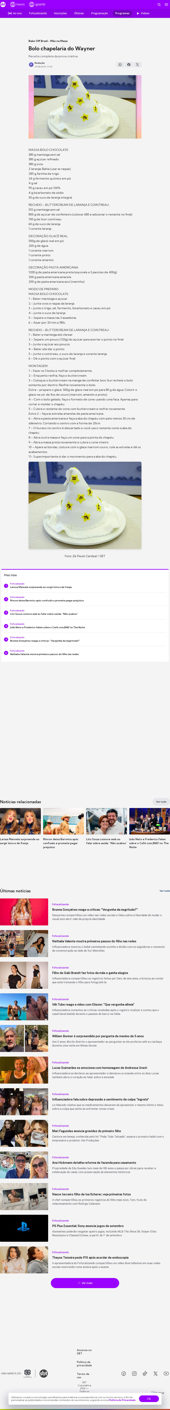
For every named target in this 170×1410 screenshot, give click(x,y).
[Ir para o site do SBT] (44, 1373)
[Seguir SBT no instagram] (134, 1373)
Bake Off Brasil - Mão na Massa (48, 41)
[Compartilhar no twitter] (137, 64)
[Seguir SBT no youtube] (166, 1373)
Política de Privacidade (122, 1400)
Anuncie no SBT (84, 1351)
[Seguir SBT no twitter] (155, 1373)
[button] (20, 831)
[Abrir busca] (159, 4)
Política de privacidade (84, 1363)
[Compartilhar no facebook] (129, 64)
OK (149, 1398)
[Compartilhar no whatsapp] (120, 64)
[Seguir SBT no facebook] (123, 1373)
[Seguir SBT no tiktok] (145, 1373)
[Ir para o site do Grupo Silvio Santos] (18, 1373)
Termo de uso (83, 1375)
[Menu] (166, 4)
